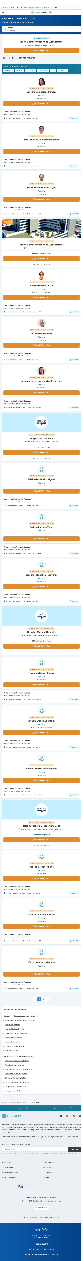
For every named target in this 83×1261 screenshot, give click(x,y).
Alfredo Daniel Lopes (41, 333)
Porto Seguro (43, 70)
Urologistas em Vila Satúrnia (15, 1091)
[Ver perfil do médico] (41, 81)
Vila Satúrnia (35, 1102)
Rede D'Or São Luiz (35, 1249)
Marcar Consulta (16, 1102)
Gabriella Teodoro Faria (41, 867)
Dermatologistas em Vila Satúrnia (17, 1082)
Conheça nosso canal (61, 1116)
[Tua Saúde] (12, 1116)
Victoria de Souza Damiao (41, 962)
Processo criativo (8, 1167)
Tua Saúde (5, 7)
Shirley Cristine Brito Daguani (41, 768)
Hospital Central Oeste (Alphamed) (17, 1033)
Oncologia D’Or (49, 1249)
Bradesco (19, 70)
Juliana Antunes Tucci (41, 527)
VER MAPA (75, 118)
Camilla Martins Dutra (41, 285)
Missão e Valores (48, 1162)
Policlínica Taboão (11, 1050)
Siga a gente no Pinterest (80, 1116)
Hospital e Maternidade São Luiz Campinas (41, 41)
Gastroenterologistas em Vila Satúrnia (18, 1069)
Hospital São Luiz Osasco (13, 1038)
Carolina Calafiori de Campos (42, 92)
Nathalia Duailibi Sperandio (42, 721)
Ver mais (61, 70)
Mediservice (31, 70)
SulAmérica (9, 70)
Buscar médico (16, 7)
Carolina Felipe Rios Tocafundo (42, 575)
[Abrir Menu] (3, 12)
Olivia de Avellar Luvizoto (41, 914)
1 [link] (39, 999)
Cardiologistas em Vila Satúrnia (16, 1074)
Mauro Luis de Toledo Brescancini (41, 139)
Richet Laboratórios (42, 1254)
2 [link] (43, 999)
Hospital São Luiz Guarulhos (14, 1046)
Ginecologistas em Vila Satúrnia (16, 1078)
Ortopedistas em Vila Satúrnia (15, 1087)
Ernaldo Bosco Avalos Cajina (41, 187)
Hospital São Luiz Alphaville (14, 1029)
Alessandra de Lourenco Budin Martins (41, 381)
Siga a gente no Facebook (74, 1116)
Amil (53, 70)
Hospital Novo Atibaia (12, 1025)
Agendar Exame (29, 7)
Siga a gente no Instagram (67, 1116)
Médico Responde (42, 7)
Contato (46, 1178)
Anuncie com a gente (9, 1178)
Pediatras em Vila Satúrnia (14, 1065)
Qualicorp (55, 1254)
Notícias (54, 7)
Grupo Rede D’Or (52, 1218)
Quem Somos (6, 1162)
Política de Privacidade (10, 1172)
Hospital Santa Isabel (12, 1042)
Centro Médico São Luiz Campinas (17, 112)
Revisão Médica (48, 1167)
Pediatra (25, 1102)
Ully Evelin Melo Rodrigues (41, 479)
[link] (48, 999)
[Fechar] (78, 66)
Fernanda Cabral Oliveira (41, 673)
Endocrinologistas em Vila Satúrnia (17, 1061)
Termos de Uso (48, 1172)
